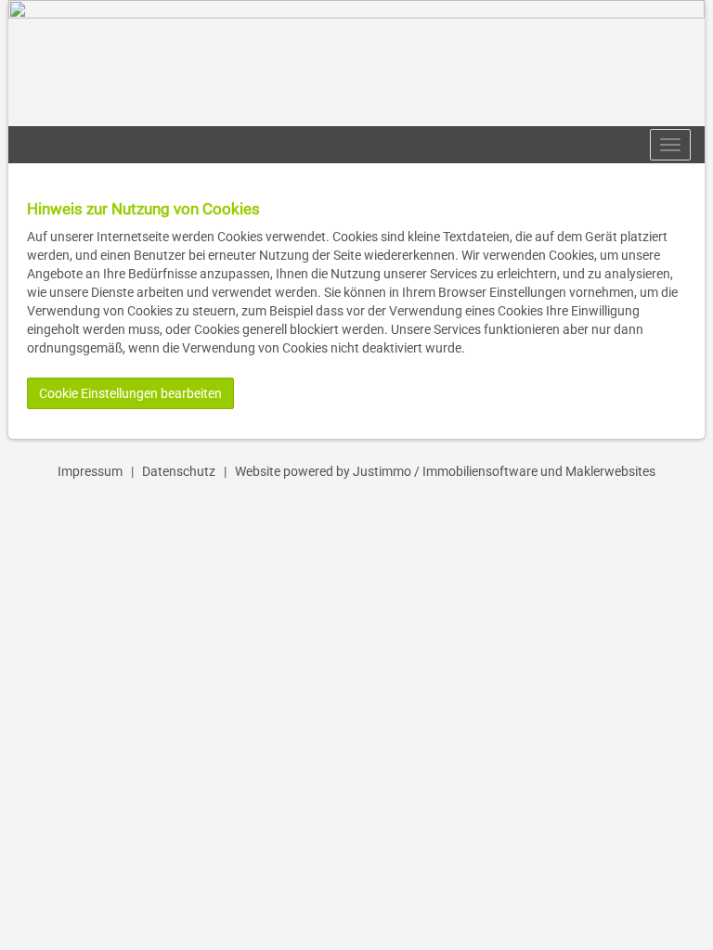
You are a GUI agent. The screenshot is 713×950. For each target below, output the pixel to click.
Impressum (90, 471)
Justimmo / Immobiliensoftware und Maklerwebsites (504, 471)
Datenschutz (178, 471)
